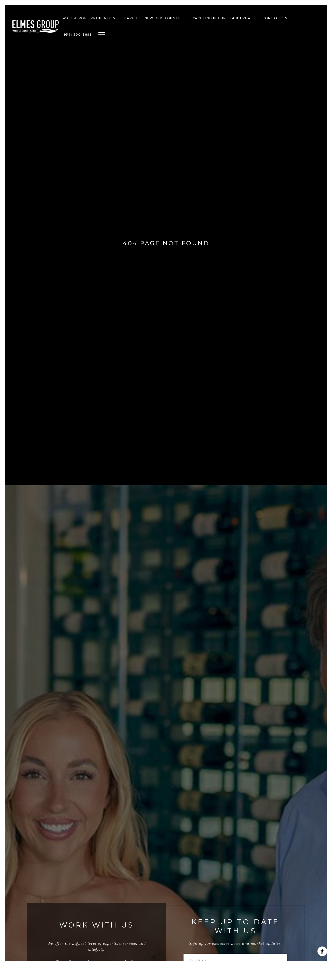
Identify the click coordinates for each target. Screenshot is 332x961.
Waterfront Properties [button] (88, 18)
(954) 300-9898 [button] (77, 34)
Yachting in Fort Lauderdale (224, 18)
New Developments (165, 18)
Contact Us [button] (274, 18)
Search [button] (130, 18)
